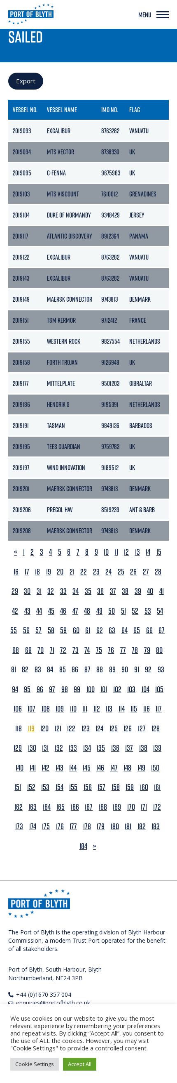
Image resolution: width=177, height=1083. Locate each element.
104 (145, 689)
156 (88, 787)
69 (28, 650)
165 (60, 807)
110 (73, 709)
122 (71, 729)
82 (25, 670)
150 (155, 768)
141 (33, 768)
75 (99, 650)
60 (76, 630)
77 (123, 650)
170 (131, 807)
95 (27, 689)
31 (39, 591)
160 (144, 787)
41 (161, 591)
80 (159, 650)
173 (19, 826)
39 (138, 591)
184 (83, 846)
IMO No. (109, 109)
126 (127, 729)
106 (18, 709)
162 (18, 807)
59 (63, 630)
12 (126, 552)
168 (103, 807)
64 (124, 630)
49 (99, 611)
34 (75, 591)
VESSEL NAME (62, 109)
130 (32, 748)
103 (131, 689)
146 (100, 768)
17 (27, 572)
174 (32, 826)
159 (130, 787)
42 (15, 611)
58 (51, 630)
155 (73, 787)
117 (159, 709)
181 (128, 826)
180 (115, 826)
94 (15, 689)
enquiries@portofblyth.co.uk (53, 1003)
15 (158, 552)
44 (39, 611)
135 (101, 748)
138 (143, 748)
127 (142, 729)
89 (112, 670)
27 (146, 572)
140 (19, 768)
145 (87, 768)
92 (148, 670)
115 (133, 709)
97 (52, 689)
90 (124, 670)
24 (108, 572)
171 (144, 807)
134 (87, 748)
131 (45, 748)
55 (13, 630)
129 (18, 748)
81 (13, 670)
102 (117, 689)
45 (51, 611)
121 (58, 729)
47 (75, 611)
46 (63, 611)
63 (112, 630)
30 (27, 591)
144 (73, 768)
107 (31, 709)
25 (121, 572)
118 (18, 729)
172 (157, 807)
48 (87, 611)
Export (25, 81)
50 (111, 611)
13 (137, 552)
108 (46, 709)
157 (101, 787)
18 (37, 572)
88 (99, 670)
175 (46, 826)
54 (160, 611)
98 (64, 689)
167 (89, 807)
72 (63, 650)
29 (15, 591)
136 (115, 748)
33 (63, 591)
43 (27, 611)
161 (157, 787)
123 (86, 729)
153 (45, 787)
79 (147, 650)
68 (15, 650)
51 (123, 611)
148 (127, 768)
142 (45, 768)
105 (159, 689)
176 (60, 826)
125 (113, 729)
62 (99, 630)
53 (147, 611)
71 (52, 650)
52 (135, 611)
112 (96, 709)
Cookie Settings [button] (34, 1064)
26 (133, 572)
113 (109, 709)
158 (116, 787)
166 (75, 807)
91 (136, 670)
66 (149, 630)
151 (17, 787)
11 (116, 552)
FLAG (134, 109)
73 (75, 650)
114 (122, 709)
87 (87, 670)
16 (16, 572)
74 (87, 650)
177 (73, 826)
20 (60, 572)
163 (32, 807)
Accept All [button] (79, 1064)
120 (44, 729)
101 (103, 689)
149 (141, 768)
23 (96, 572)
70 (40, 650)
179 (101, 826)
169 (117, 807)
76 (111, 650)
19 (48, 572)
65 (136, 630)
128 (155, 729)
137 (129, 748)
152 (31, 787)
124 (99, 729)
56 (26, 630)
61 (87, 630)
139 (157, 748)
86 (75, 670)
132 (59, 748)
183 (155, 826)
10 (106, 552)
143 (59, 768)
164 (47, 807)
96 (40, 689)
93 (161, 670)
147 (114, 768)
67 (161, 630)
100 (90, 689)
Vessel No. (25, 109)
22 (83, 572)
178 (87, 826)
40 (150, 591)
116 (146, 709)
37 (113, 591)
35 (88, 591)
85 (62, 670)
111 (84, 709)
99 (77, 689)
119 (31, 729)
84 (50, 670)
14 (148, 552)
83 (38, 670)
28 (158, 572)
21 (72, 572)
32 (50, 591)
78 (135, 650)
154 (59, 787)
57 (38, 630)
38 (125, 591)
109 (60, 709)
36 (100, 591)
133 (73, 748)
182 (141, 826)
